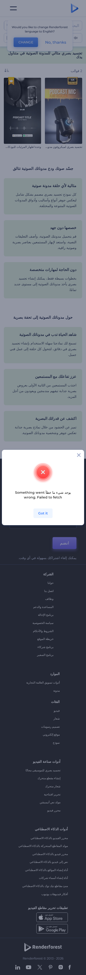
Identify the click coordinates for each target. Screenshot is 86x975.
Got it (43, 513)
